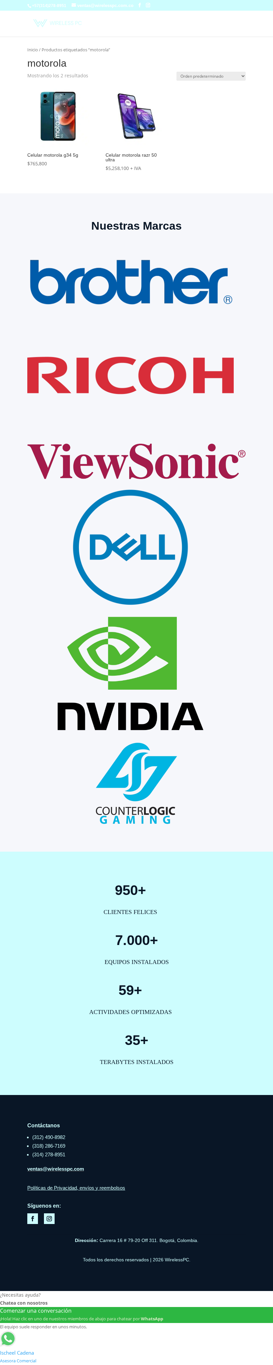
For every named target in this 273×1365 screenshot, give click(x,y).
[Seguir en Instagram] (49, 1218)
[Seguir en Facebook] (32, 1218)
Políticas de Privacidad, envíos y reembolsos (76, 1188)
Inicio (32, 50)
